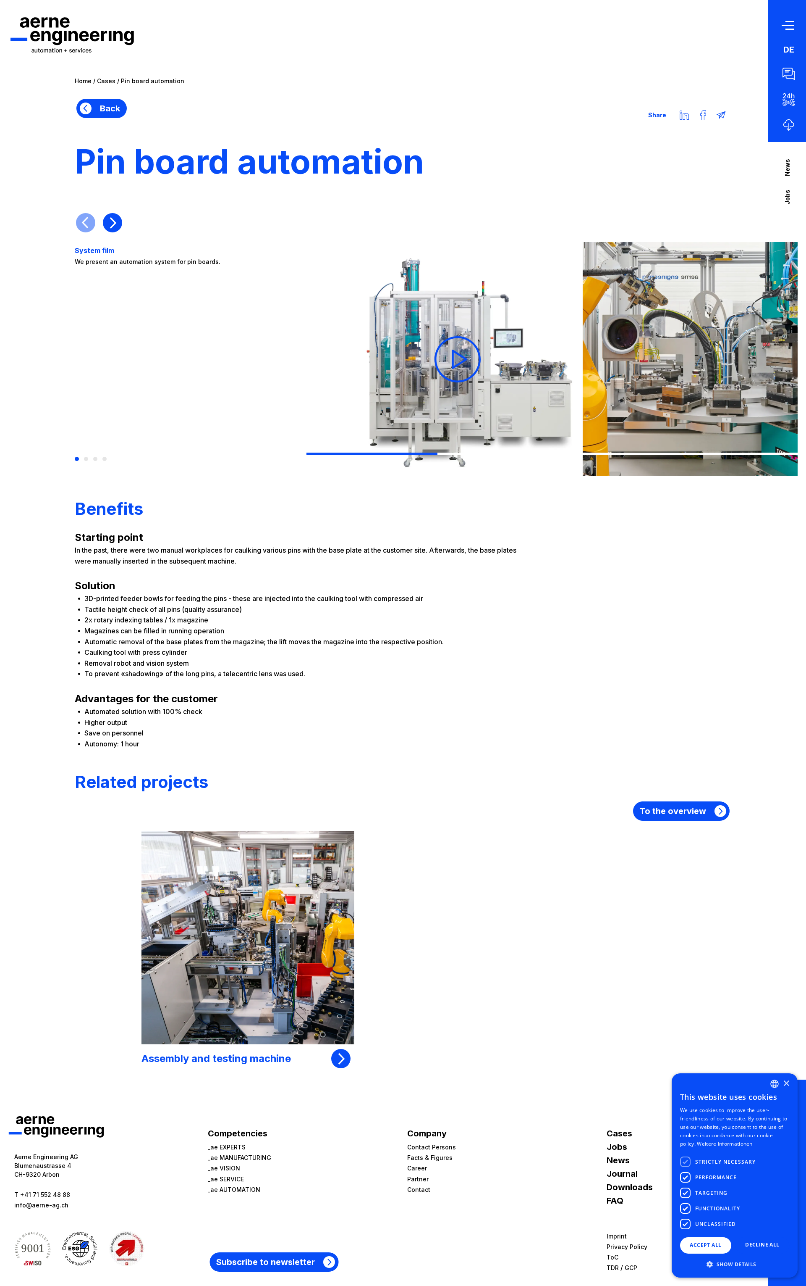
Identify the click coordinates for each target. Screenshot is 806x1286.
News (787, 167)
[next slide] (112, 223)
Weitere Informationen (724, 1143)
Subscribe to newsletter (265, 1262)
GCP (631, 1267)
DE (788, 50)
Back (110, 108)
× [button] (786, 1083)
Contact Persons (431, 1147)
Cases (106, 80)
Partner (418, 1179)
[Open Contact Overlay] (788, 73)
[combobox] (774, 1084)
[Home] (72, 35)
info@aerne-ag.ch (41, 1205)
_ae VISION (224, 1168)
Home (83, 80)
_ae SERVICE (226, 1179)
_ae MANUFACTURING (239, 1157)
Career (417, 1168)
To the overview (673, 811)
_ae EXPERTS (227, 1147)
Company (427, 1133)
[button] (734, 1264)
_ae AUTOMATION (234, 1189)
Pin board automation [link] (152, 80)
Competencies (237, 1133)
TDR (613, 1267)
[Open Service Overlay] (788, 99)
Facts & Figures (430, 1157)
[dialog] (735, 1175)
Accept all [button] (705, 1245)
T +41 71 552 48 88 (42, 1194)
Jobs (787, 197)
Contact (418, 1189)
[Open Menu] (788, 25)
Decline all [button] (762, 1244)
